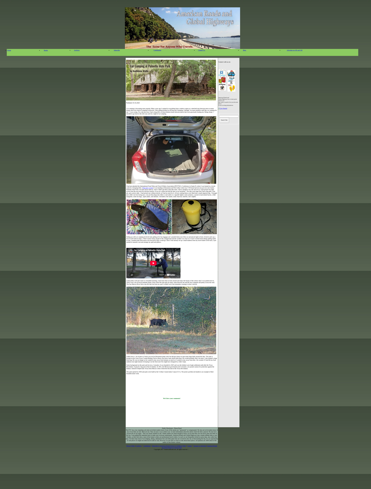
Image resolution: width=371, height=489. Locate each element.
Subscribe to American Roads (161, 446)
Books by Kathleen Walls (178, 446)
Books (46, 50)
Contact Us (201, 50)
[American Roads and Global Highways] (222, 83)
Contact (189, 446)
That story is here (148, 188)
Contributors (157, 50)
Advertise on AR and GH (294, 50)
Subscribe (117, 50)
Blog (244, 50)
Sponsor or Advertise (199, 446)
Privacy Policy (130, 446)
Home (9, 50)
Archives (77, 50)
